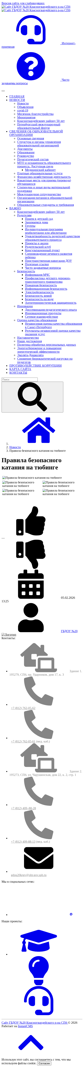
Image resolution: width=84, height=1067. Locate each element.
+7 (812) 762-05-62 (23, 708)
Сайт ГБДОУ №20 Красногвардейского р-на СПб (35, 1022)
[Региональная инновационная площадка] (38, 984)
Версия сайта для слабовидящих (23, 3)
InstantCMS (25, 1026)
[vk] (38, 914)
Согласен (44, 1063)
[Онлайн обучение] (38, 954)
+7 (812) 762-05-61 (23, 741)
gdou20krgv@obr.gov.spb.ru (28, 875)
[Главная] (38, 443)
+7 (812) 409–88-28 (23, 808)
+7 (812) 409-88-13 (23, 841)
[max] (71, 914)
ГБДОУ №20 (69, 631)
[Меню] (3, 90)
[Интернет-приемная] (38, 1014)
